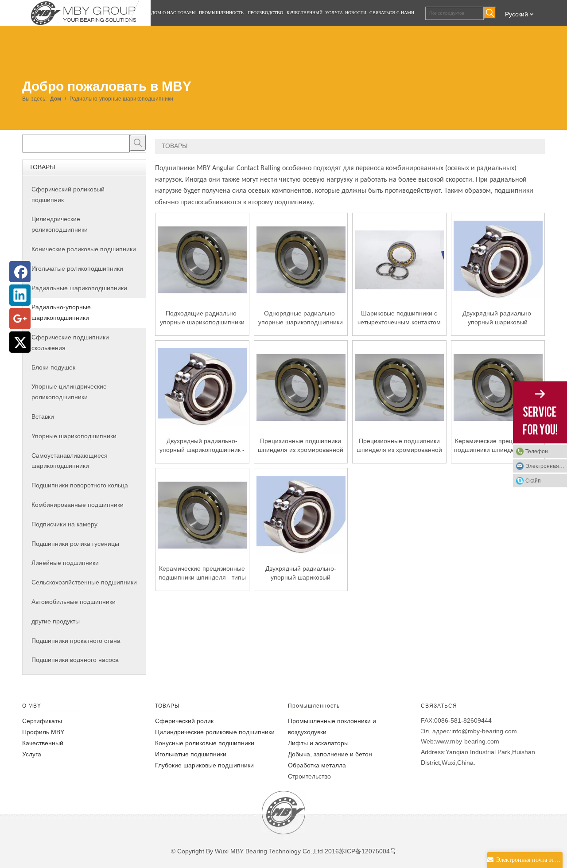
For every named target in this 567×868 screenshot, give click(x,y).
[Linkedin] (20, 295)
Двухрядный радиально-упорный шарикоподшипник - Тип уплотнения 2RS (202, 445)
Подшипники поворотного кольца (79, 485)
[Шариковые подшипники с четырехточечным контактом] (399, 259)
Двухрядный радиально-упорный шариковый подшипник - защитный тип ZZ (498, 318)
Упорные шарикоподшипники (74, 436)
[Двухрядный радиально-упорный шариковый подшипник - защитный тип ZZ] (498, 259)
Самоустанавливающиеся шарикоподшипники (69, 461)
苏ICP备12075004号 (367, 851)
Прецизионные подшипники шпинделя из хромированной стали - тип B (399, 445)
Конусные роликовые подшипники (204, 743)
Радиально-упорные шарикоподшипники (61, 312)
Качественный (42, 743)
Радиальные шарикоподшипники (79, 288)
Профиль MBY (43, 732)
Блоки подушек (53, 367)
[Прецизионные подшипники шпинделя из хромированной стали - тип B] (399, 386)
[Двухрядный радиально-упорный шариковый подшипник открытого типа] (301, 514)
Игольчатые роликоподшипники (77, 268)
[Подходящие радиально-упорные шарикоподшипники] (202, 259)
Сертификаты (42, 720)
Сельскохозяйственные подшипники (84, 582)
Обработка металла (317, 765)
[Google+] (20, 318)
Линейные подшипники (65, 562)
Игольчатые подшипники (190, 754)
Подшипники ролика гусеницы (75, 543)
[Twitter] (20, 342)
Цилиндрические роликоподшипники (59, 224)
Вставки (42, 416)
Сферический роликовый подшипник (68, 194)
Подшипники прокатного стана (75, 640)
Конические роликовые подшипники (83, 249)
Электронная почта (546, 466)
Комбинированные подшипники (77, 504)
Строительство (309, 776)
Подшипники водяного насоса (75, 659)
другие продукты (55, 621)
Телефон (536, 451)
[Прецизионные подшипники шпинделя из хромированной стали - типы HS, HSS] (301, 386)
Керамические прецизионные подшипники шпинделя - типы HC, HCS (202, 573)
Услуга (31, 754)
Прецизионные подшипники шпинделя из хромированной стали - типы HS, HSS (300, 445)
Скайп (533, 480)
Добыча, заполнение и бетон (330, 754)
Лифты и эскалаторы (318, 743)
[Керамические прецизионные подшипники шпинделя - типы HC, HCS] (202, 514)
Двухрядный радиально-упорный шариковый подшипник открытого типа (301, 573)
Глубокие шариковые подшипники (204, 765)
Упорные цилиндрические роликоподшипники (69, 392)
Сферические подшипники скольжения (70, 342)
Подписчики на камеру (64, 524)
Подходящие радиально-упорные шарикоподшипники (202, 318)
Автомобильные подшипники (73, 601)
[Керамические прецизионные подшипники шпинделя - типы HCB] (498, 386)
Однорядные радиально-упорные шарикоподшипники (300, 318)
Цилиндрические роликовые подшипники (215, 732)
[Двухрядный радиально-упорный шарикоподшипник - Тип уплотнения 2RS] (202, 386)
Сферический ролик (184, 720)
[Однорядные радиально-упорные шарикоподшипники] (301, 259)
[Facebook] (20, 271)
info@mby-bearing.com (484, 731)
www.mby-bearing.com (467, 741)
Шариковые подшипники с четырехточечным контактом (399, 318)
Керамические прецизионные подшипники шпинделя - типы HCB (497, 445)
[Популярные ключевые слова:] (490, 13)
